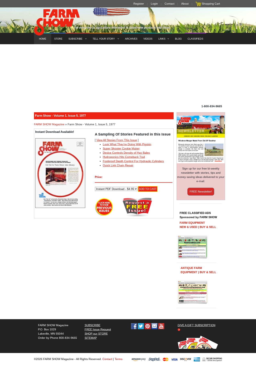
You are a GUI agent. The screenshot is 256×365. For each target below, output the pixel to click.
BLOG (178, 38)
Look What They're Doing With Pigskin (127, 144)
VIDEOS (147, 38)
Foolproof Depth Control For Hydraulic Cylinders (133, 161)
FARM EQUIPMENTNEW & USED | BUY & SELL (198, 225)
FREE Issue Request (98, 329)
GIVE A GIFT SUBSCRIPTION (196, 325)
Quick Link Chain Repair (118, 165)
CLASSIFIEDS (195, 38)
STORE (58, 38)
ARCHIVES (131, 38)
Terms (118, 359)
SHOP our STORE (96, 333)
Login (154, 3)
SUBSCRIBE (75, 38)
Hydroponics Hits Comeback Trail (124, 156)
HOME (42, 38)
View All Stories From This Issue (116, 140)
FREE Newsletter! (201, 191)
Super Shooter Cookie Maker (121, 148)
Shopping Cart (211, 3)
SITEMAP (91, 337)
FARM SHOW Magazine (49, 124)
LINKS (161, 38)
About (185, 3)
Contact (169, 3)
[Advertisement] (128, 74)
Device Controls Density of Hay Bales (126, 152)
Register (138, 3)
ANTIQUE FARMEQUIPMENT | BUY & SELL (198, 270)
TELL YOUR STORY (104, 38)
